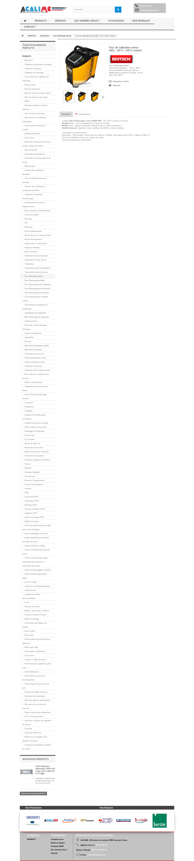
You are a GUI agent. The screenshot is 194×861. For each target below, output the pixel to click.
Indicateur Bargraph (31, 472)
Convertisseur (29, 476)
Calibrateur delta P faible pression (37, 370)
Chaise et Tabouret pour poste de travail (36, 552)
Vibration (27, 489)
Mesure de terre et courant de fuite (37, 235)
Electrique (28, 219)
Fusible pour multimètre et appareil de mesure (36, 747)
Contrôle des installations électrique (33, 172)
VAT (26, 223)
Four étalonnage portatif (33, 276)
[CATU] (105, 821)
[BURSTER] (87, 821)
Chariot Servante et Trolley (34, 546)
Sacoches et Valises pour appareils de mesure (36, 723)
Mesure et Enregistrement (34, 480)
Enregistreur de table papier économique (34, 417)
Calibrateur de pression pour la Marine (35, 388)
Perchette (28, 729)
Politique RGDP (57, 846)
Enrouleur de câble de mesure (35, 692)
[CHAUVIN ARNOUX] (123, 821)
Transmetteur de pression (34, 354)
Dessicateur (29, 635)
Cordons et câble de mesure (35, 660)
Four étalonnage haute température (37, 284)
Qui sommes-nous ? (87, 20)
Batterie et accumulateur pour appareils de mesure (34, 739)
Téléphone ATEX (30, 513)
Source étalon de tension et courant (34, 128)
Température (29, 264)
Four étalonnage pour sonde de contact (35, 299)
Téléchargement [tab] (83, 114)
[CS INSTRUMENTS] (142, 821)
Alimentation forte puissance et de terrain (36, 160)
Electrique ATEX (30, 505)
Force (26, 602)
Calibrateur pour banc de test (35, 260)
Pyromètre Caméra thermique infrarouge (34, 327)
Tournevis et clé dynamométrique (37, 586)
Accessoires (29, 655)
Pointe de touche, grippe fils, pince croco (36, 666)
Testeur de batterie (31, 215)
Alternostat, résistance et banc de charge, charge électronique (36, 144)
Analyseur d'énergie (31, 248)
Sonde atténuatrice (31, 672)
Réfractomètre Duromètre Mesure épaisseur (36, 641)
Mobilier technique (31, 521)
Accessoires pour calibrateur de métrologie (35, 79)
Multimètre (28, 227)
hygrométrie (29, 337)
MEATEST (28, 60)
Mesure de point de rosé (33, 448)
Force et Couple (30, 582)
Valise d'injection (30, 150)
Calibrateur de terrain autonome (36, 256)
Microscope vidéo (31, 647)
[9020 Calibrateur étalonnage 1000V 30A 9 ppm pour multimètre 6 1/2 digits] (26, 772)
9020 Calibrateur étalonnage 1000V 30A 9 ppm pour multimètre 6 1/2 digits (45, 769)
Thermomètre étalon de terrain (36, 272)
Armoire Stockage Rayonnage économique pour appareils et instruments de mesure (34, 562)
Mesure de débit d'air (32, 443)
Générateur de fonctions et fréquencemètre (33, 205)
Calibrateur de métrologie (34, 73)
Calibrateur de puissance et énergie (37, 64)
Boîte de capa (29, 85)
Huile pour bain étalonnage (34, 696)
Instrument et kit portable (34, 456)
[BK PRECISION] (51, 821)
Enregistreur (29, 407)
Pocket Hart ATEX (31, 497)
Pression (27, 341)
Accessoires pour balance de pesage (34, 625)
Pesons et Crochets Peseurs (35, 615)
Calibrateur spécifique (32, 69)
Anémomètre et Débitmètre (34, 651)
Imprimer (116, 85)
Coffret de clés (30, 590)
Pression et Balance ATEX (34, 509)
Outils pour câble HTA (32, 733)
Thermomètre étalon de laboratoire (37, 268)
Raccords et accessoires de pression (34, 706)
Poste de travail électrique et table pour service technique (36, 527)
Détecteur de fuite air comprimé (36, 452)
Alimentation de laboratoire (34, 154)
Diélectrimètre (29, 166)
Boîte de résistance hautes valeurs (37, 93)
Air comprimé (29, 439)
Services (60, 20)
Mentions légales (58, 843)
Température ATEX (31, 501)
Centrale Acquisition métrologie (36, 423)
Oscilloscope (29, 435)
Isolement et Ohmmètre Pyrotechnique (32, 196)
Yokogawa (28, 411)
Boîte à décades (30, 252)
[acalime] (44, 9)
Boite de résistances (32, 89)
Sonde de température (32, 333)
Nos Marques (141, 20)
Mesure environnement (33, 239)
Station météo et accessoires (35, 427)
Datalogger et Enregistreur (34, 431)
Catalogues (116, 20)
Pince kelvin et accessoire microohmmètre (33, 678)
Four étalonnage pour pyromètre (36, 293)
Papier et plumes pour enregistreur (37, 712)
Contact (30, 26)
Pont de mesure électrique (34, 113)
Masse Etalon (29, 631)
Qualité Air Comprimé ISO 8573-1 (37, 460)
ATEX (26, 493)
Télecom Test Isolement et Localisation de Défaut (33, 188)
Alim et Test (29, 138)
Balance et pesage (31, 619)
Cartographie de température (35, 313)
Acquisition (28, 403)
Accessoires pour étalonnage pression (34, 396)
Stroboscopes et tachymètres (35, 243)
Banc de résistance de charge (35, 97)
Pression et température (33, 484)
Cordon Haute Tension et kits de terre (35, 686)
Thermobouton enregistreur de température (34, 307)
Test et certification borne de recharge (34, 180)
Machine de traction (32, 607)
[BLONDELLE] (69, 821)
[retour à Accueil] (25, 21)
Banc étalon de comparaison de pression (35, 376)
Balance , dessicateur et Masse (36, 611)
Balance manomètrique (33, 382)
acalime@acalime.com (149, 10)
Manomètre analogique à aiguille (36, 346)
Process (27, 464)
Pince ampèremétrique (33, 231)
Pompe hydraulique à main (34, 362)
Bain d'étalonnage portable (34, 280)
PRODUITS (41, 20)
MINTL (27, 101)
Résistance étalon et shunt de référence (34, 107)
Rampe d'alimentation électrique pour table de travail (35, 540)
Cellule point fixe (30, 321)
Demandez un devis (121, 81)
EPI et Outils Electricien (33, 716)
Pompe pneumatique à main (35, 358)
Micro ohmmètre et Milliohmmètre (37, 211)
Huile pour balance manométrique (37, 700)
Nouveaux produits (35, 759)
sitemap (54, 853)
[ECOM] (160, 821)
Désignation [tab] (66, 114)
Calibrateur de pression (33, 366)
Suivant (103, 97)
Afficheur (27, 468)
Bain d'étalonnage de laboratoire (36, 317)
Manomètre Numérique (33, 350)
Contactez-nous (57, 839)
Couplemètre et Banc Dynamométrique (31, 596)
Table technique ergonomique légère (34, 576)
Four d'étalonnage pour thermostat (37, 289)
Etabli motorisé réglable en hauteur (37, 570)
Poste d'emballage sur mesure (36, 534)
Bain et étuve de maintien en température (34, 119)
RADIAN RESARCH (32, 134)
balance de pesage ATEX (34, 517)
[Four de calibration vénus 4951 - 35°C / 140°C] (69, 96)
